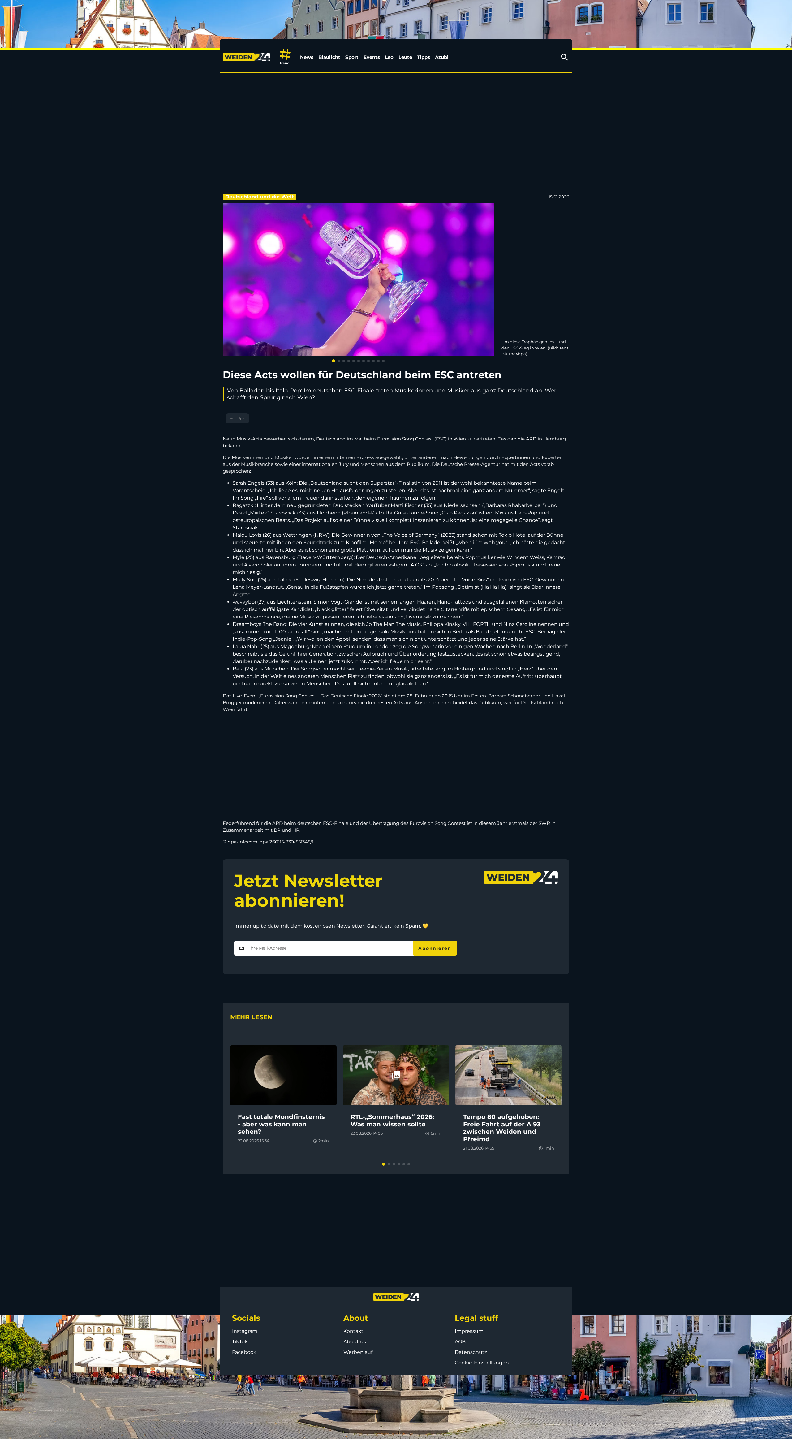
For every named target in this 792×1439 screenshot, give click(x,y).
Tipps (423, 57)
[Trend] (285, 57)
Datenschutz (471, 1352)
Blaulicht (329, 57)
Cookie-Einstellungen (482, 1363)
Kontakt (353, 1331)
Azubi (442, 57)
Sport (352, 57)
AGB (460, 1342)
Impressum (469, 1331)
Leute (405, 57)
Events (372, 57)
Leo (389, 57)
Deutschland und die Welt (259, 197)
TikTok (240, 1342)
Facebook (244, 1352)
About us (354, 1342)
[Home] (248, 57)
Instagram (244, 1331)
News (306, 57)
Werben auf (357, 1352)
